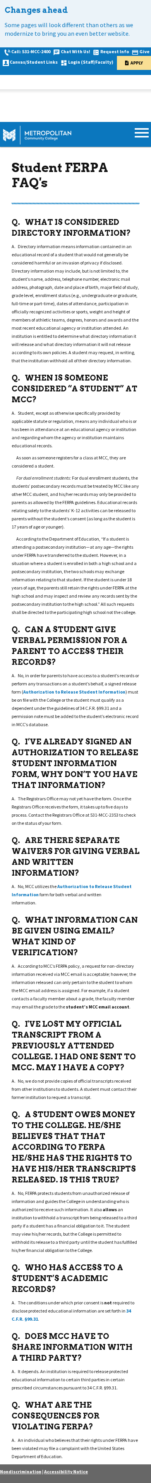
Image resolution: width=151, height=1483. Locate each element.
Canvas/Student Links (34, 62)
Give (144, 51)
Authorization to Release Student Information (74, 692)
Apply (136, 63)
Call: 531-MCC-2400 (30, 51)
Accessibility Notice (66, 1471)
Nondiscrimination (20, 1471)
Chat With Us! (75, 51)
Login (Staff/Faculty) (90, 62)
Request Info (114, 51)
